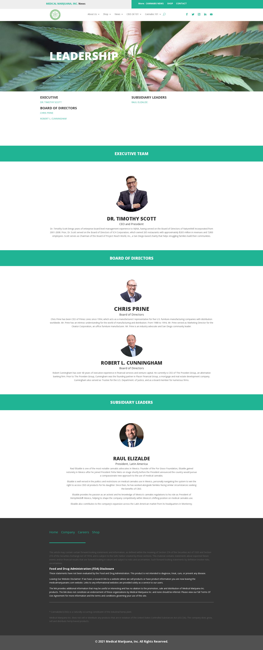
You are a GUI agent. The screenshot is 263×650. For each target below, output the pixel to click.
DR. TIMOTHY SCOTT (51, 102)
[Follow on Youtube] (211, 14)
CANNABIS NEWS (155, 3)
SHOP (170, 3)
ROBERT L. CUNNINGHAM (53, 118)
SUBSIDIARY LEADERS (149, 97)
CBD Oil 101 (133, 14)
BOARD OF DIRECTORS (58, 108)
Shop (105, 14)
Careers (83, 532)
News (117, 14)
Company (67, 532)
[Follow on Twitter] (193, 14)
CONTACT (181, 3)
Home (53, 532)
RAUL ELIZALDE (139, 102)
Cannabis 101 (151, 14)
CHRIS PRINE (46, 112)
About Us (92, 14)
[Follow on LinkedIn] (205, 14)
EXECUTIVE (49, 97)
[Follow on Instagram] (199, 14)
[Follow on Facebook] (186, 14)
